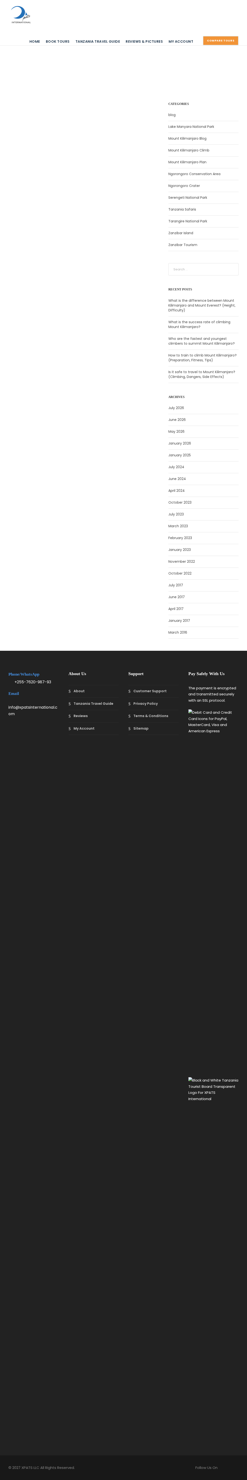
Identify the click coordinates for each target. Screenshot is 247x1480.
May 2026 (176, 431)
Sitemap (141, 728)
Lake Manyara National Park (191, 126)
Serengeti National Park (187, 197)
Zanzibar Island (180, 233)
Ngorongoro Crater (184, 185)
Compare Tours (220, 40)
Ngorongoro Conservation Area (194, 173)
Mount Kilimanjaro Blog (187, 138)
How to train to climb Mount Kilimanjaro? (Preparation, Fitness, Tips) (202, 358)
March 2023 (178, 526)
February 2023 (180, 537)
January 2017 (179, 620)
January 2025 (179, 455)
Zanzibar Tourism (182, 244)
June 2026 (177, 419)
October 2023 (180, 502)
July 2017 (175, 585)
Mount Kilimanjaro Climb (188, 150)
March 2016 (177, 632)
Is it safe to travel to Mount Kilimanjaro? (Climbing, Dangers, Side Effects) (201, 374)
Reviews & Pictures (144, 41)
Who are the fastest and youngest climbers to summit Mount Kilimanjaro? (201, 341)
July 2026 (176, 407)
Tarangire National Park (187, 221)
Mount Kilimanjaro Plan (187, 162)
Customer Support (150, 691)
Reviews (81, 715)
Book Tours (58, 41)
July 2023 (176, 514)
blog (172, 114)
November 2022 (181, 561)
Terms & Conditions (150, 715)
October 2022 (180, 573)
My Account (181, 41)
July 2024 (176, 467)
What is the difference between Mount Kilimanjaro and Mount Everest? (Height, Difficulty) (201, 305)
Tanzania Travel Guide (97, 41)
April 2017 (176, 608)
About (79, 691)
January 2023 (179, 549)
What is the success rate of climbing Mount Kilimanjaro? (199, 324)
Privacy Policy (145, 703)
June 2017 (176, 597)
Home (34, 41)
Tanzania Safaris (182, 209)
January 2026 (179, 443)
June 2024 (177, 478)
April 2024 (176, 490)
